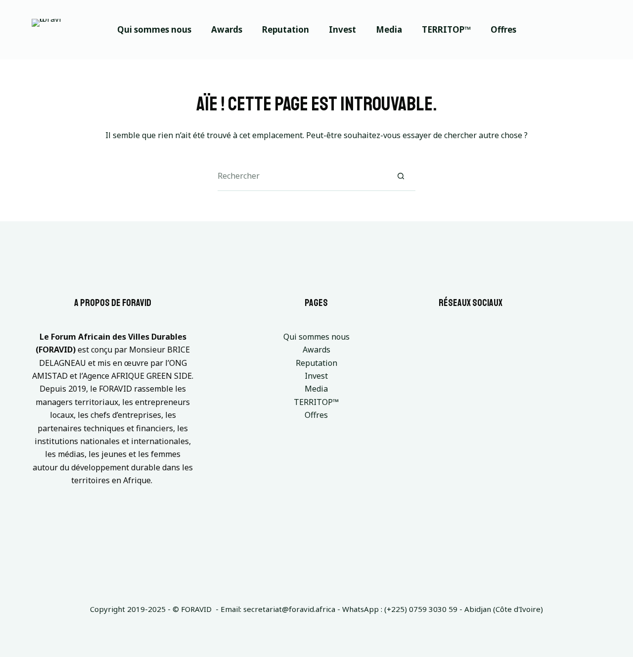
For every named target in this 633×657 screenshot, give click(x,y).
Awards (226, 29)
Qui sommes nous (154, 29)
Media (389, 29)
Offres (503, 29)
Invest (342, 29)
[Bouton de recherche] (400, 176)
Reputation (285, 29)
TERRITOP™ (446, 29)
